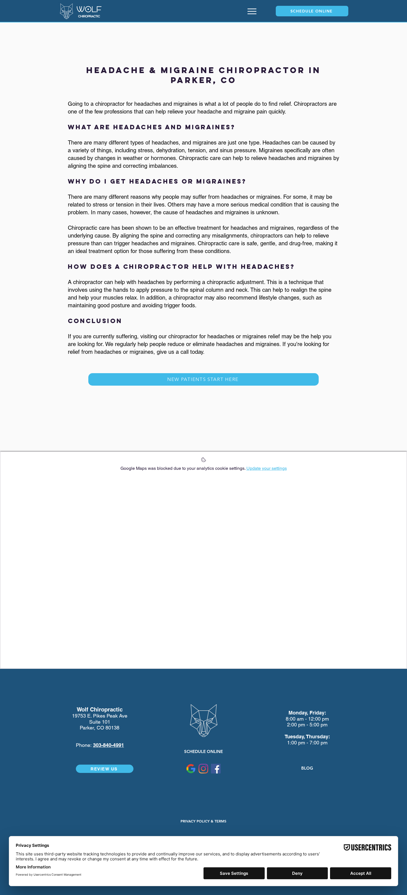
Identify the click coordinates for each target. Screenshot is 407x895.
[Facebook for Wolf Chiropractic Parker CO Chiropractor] (216, 768)
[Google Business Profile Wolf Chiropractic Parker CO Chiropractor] (191, 768)
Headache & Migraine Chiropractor (197, 70)
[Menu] (251, 11)
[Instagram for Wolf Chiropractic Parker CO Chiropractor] (203, 768)
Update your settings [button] (266, 468)
